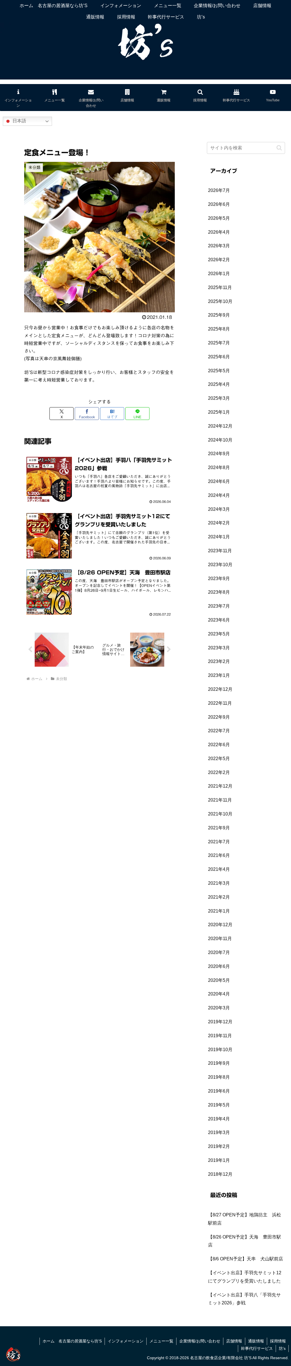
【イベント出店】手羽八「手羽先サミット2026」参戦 (244, 1299)
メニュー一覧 (161, 1341)
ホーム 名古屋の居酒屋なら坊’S (72, 1341)
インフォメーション (126, 1341)
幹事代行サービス (257, 1348)
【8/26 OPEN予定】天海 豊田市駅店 (244, 1241)
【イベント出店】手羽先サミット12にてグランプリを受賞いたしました (244, 1276)
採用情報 (278, 1341)
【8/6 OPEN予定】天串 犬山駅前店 (245, 1258)
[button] (279, 148)
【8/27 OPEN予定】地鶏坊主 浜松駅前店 (244, 1218)
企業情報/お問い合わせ (199, 1341)
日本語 (18, 120)
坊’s (282, 1348)
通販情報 (256, 1341)
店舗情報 (234, 1341)
